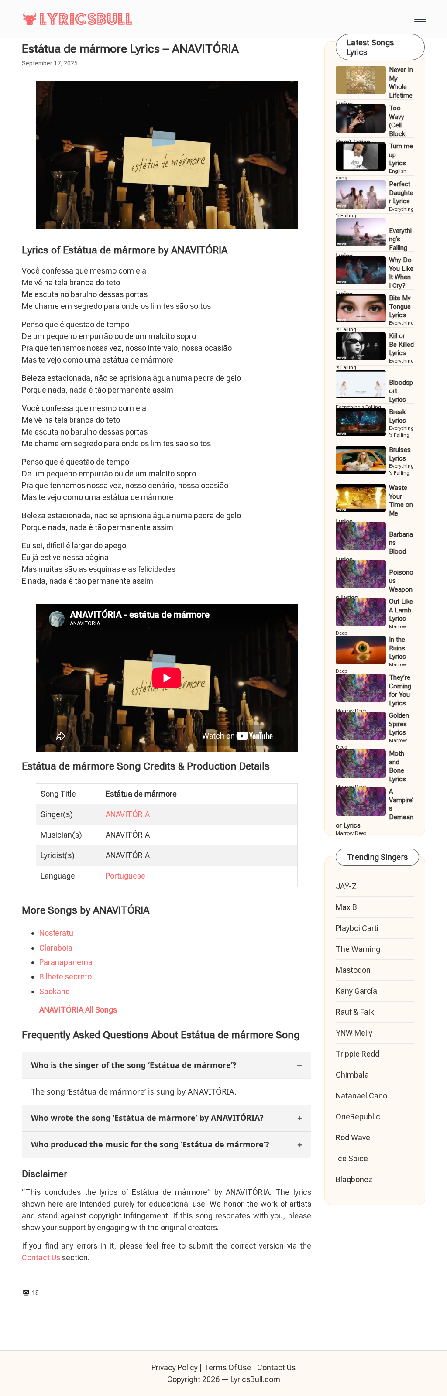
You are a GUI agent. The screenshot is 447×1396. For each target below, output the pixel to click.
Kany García (356, 991)
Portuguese (125, 875)
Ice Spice (352, 1158)
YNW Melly (354, 1032)
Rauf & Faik (355, 1011)
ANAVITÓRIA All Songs (78, 1009)
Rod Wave (353, 1137)
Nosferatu (56, 933)
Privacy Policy (174, 1367)
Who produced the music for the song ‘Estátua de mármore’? (150, 1144)
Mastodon (353, 970)
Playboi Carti (357, 928)
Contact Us (41, 1257)
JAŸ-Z (346, 886)
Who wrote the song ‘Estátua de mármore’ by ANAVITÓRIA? (147, 1117)
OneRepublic (358, 1116)
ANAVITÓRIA (128, 814)
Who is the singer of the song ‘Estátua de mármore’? (134, 1065)
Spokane (54, 991)
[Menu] (419, 19)
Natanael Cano (361, 1095)
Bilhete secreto (65, 976)
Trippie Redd (357, 1053)
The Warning (358, 949)
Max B (346, 907)
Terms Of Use (227, 1367)
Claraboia (55, 947)
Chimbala (352, 1074)
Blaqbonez (354, 1179)
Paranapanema (66, 962)
